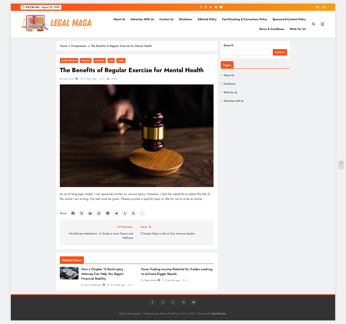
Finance (85, 60)
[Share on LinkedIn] (90, 213)
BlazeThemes (219, 313)
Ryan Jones (68, 78)
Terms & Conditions (271, 29)
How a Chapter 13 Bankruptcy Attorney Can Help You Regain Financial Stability (102, 274)
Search (228, 45)
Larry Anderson (93, 285)
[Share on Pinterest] (107, 213)
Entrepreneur (69, 60)
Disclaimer (185, 19)
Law (111, 60)
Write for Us (298, 29)
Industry (100, 60)
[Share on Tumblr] (124, 213)
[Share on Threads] (133, 213)
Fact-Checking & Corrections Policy (244, 19)
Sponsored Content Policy (289, 19)
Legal (121, 60)
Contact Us (166, 19)
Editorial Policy (207, 19)
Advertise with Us (142, 19)
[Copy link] (142, 213)
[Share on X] (81, 213)
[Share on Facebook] (73, 213)
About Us (119, 19)
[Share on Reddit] (116, 213)
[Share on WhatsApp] (99, 213)
